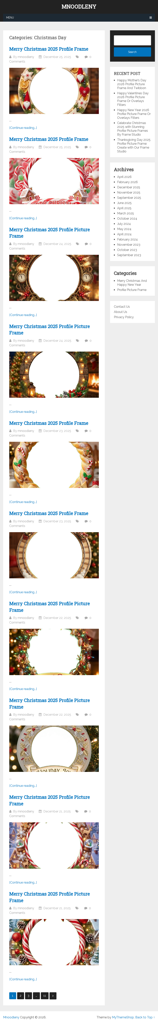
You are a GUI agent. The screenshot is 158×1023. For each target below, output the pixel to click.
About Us (120, 312)
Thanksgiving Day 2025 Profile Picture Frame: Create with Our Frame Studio (133, 145)
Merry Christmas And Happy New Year (132, 282)
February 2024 (127, 239)
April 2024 (124, 234)
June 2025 (124, 203)
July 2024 (124, 224)
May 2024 (124, 229)
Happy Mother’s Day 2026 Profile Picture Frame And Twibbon (131, 84)
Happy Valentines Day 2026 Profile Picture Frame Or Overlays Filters (133, 99)
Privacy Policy (124, 317)
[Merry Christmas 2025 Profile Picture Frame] (54, 278)
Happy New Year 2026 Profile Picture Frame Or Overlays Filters (134, 114)
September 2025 (129, 198)
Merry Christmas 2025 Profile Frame (48, 49)
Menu (10, 17)
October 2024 (127, 218)
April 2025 (124, 208)
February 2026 (127, 182)
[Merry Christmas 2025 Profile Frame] (54, 91)
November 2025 (128, 192)
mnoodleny (26, 57)
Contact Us (122, 306)
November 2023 (128, 244)
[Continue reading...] (23, 128)
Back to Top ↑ (145, 1017)
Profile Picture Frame (131, 290)
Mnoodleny (79, 6)
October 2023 (127, 250)
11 (44, 996)
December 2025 (128, 187)
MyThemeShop (123, 1017)
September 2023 (129, 255)
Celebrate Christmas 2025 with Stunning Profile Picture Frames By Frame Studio (132, 128)
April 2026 (124, 177)
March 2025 (125, 213)
